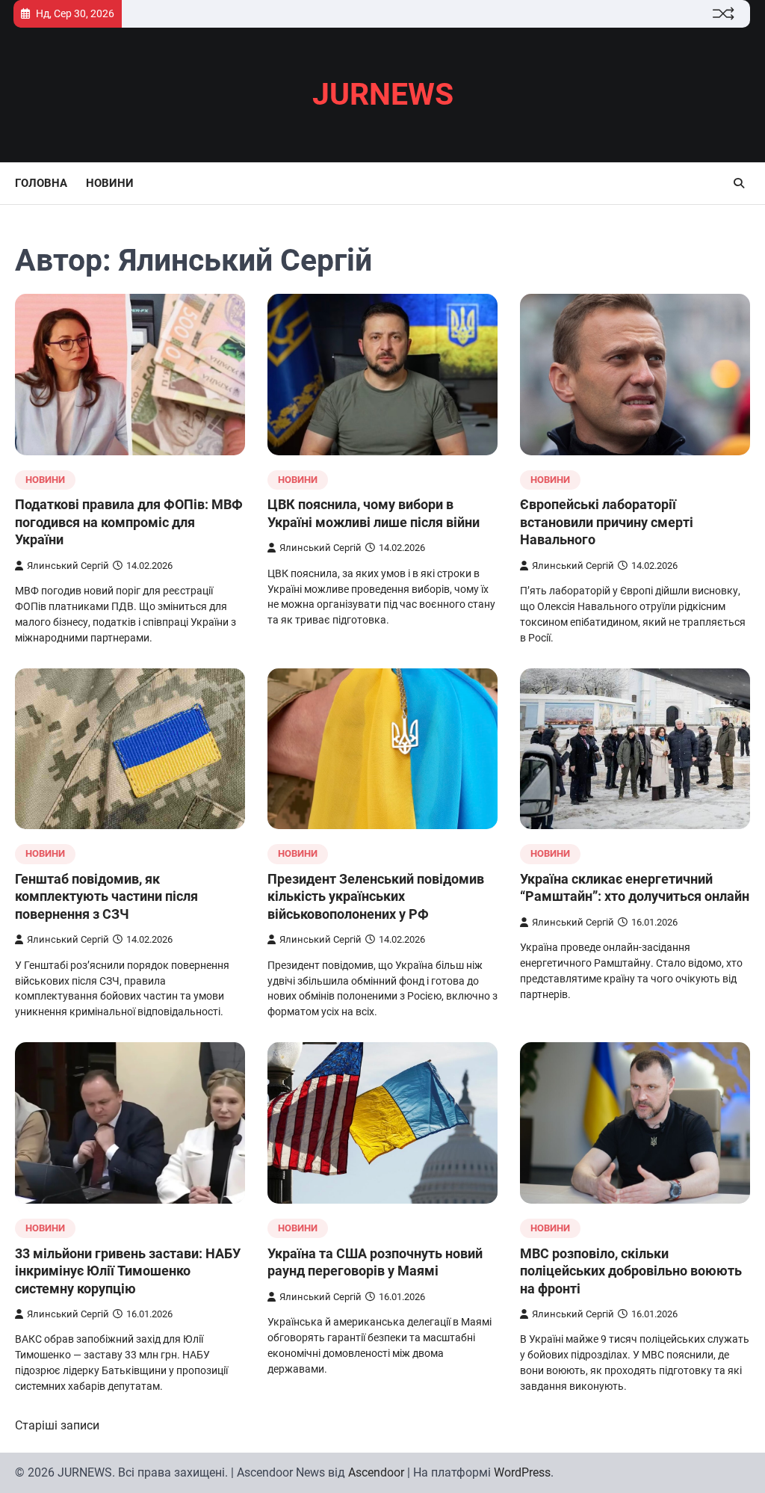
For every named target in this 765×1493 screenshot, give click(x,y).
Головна (41, 183)
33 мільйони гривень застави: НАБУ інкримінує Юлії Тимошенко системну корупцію (128, 1271)
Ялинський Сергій (68, 565)
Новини (110, 183)
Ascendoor (376, 1472)
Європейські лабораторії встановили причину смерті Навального (606, 521)
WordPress (522, 1472)
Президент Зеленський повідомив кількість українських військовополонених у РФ (375, 896)
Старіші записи (57, 1425)
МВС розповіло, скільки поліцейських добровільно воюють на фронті (631, 1271)
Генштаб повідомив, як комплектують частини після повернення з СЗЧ (106, 896)
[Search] (739, 183)
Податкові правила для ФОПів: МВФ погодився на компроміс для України (129, 521)
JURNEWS (382, 94)
